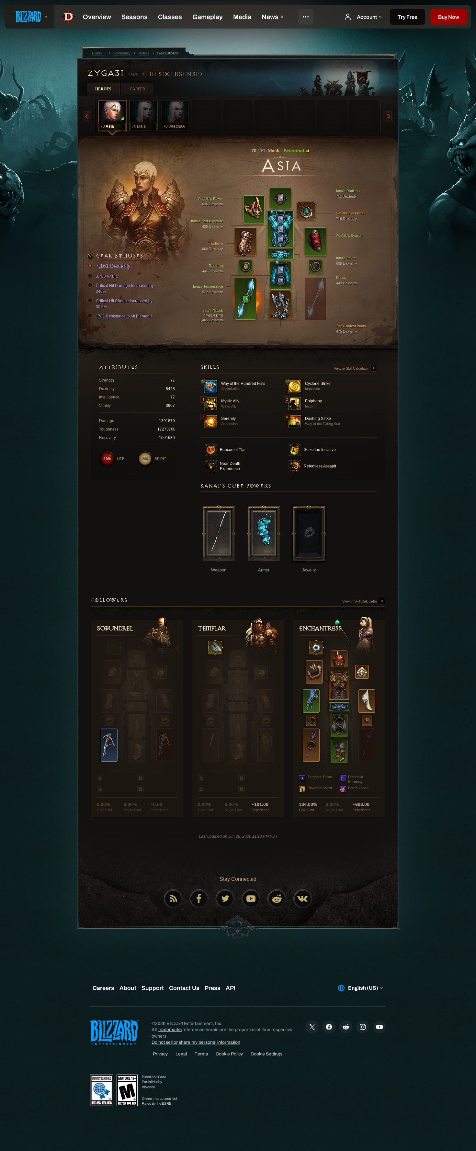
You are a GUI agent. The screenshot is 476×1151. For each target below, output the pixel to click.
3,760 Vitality (107, 276)
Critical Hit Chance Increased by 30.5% (124, 304)
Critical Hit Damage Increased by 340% (125, 288)
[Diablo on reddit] (277, 898)
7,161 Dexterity (113, 266)
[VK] (302, 898)
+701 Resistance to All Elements (124, 316)
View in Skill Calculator (352, 368)
